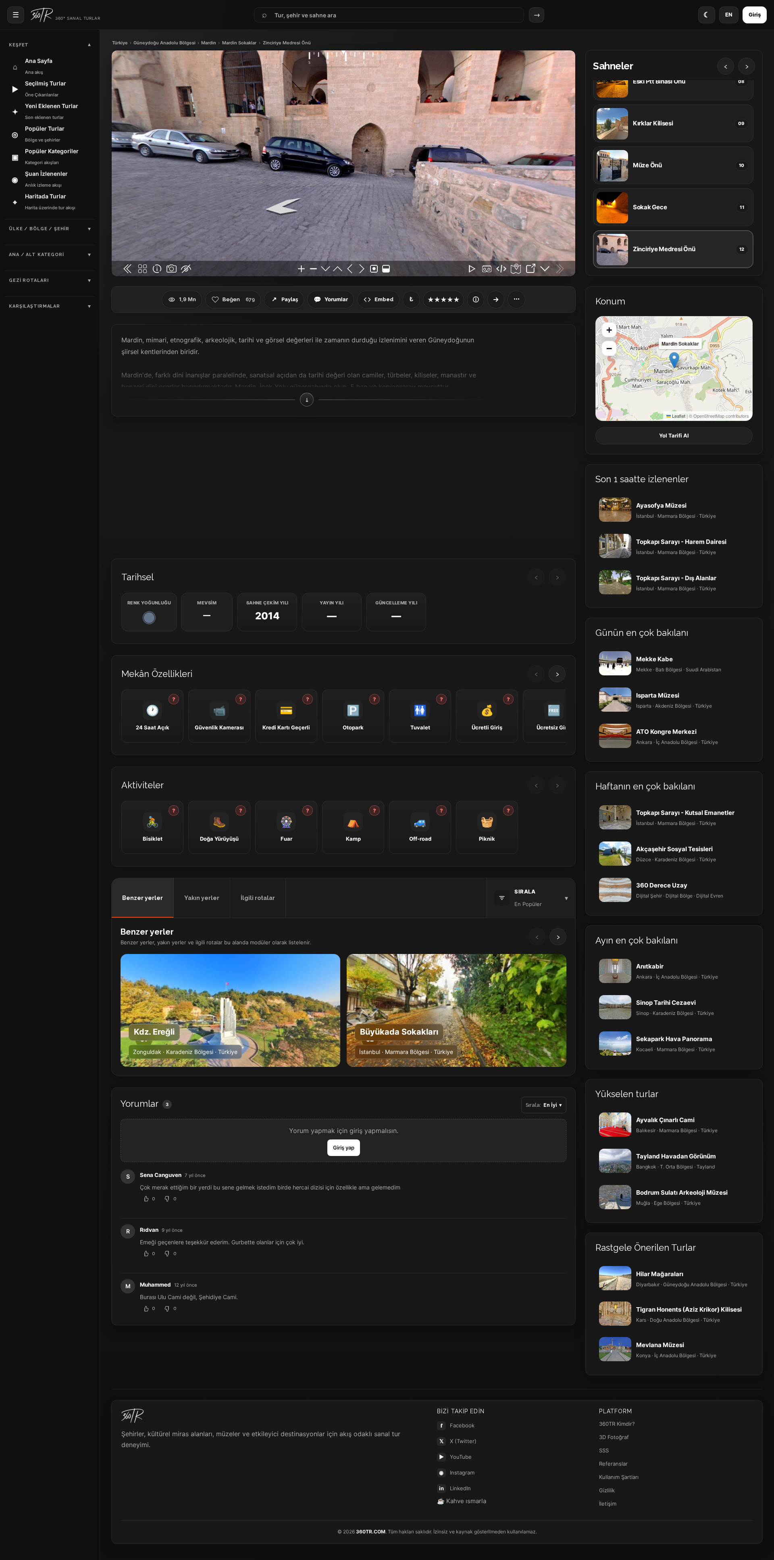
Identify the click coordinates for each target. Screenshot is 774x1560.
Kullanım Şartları (619, 1477)
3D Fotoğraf (614, 1437)
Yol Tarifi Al (674, 435)
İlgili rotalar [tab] (258, 898)
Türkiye (120, 43)
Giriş (755, 14)
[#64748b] (149, 617)
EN (728, 14)
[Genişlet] (495, 299)
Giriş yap (343, 1147)
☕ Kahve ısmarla (461, 1501)
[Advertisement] (343, 486)
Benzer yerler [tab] (142, 898)
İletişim (607, 1503)
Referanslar (613, 1463)
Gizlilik (607, 1490)
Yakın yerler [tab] (201, 898)
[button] (674, 360)
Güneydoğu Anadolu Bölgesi (164, 43)
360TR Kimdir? (617, 1423)
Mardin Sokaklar (239, 43)
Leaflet (678, 415)
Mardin (208, 43)
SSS (604, 1450)
